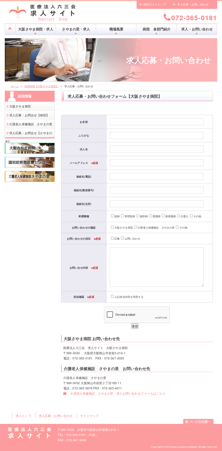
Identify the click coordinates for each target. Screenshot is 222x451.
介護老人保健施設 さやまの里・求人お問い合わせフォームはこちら (115, 393)
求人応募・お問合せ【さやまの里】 (28, 137)
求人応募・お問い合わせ (193, 4)
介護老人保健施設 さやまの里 (30, 124)
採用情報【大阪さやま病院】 (41, 86)
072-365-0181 (194, 17)
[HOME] (10, 27)
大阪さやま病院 (20, 106)
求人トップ (23, 415)
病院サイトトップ (154, 4)
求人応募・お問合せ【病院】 (29, 115)
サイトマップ (89, 415)
